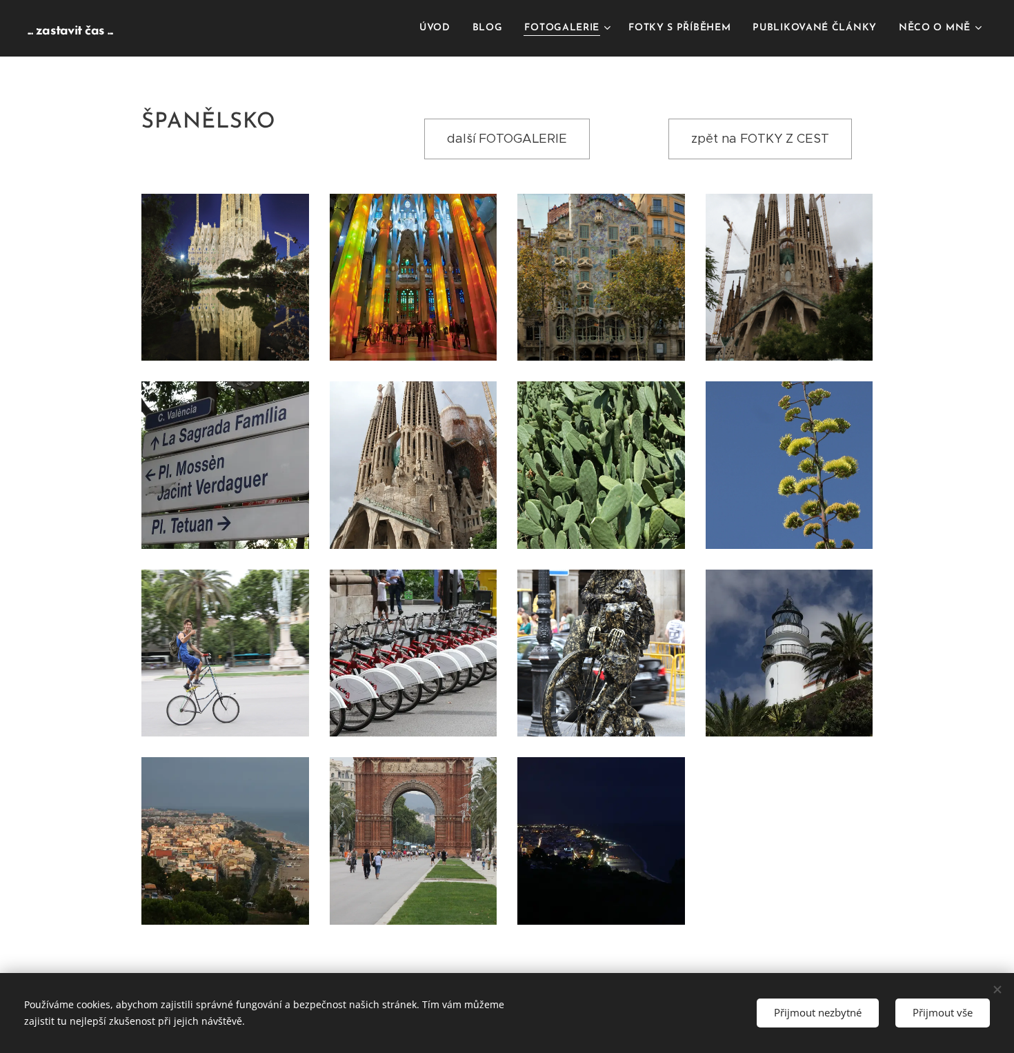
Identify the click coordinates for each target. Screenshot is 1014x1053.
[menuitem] (438, 28)
